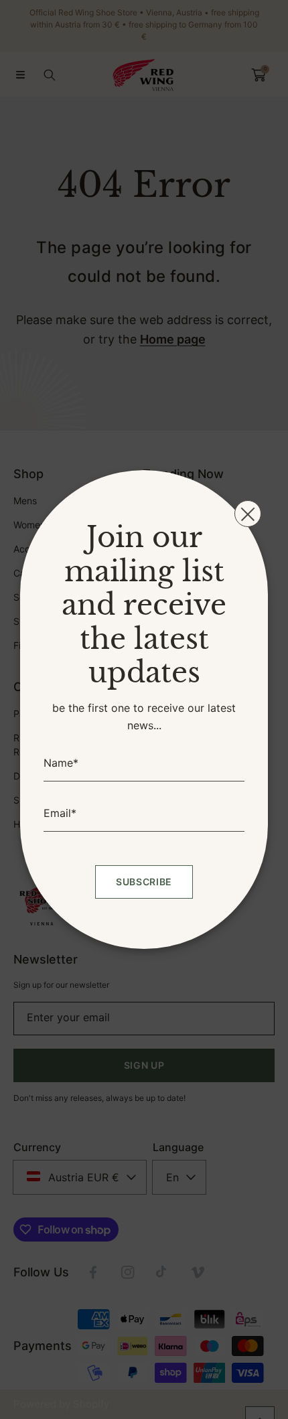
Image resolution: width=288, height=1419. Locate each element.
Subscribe (144, 881)
